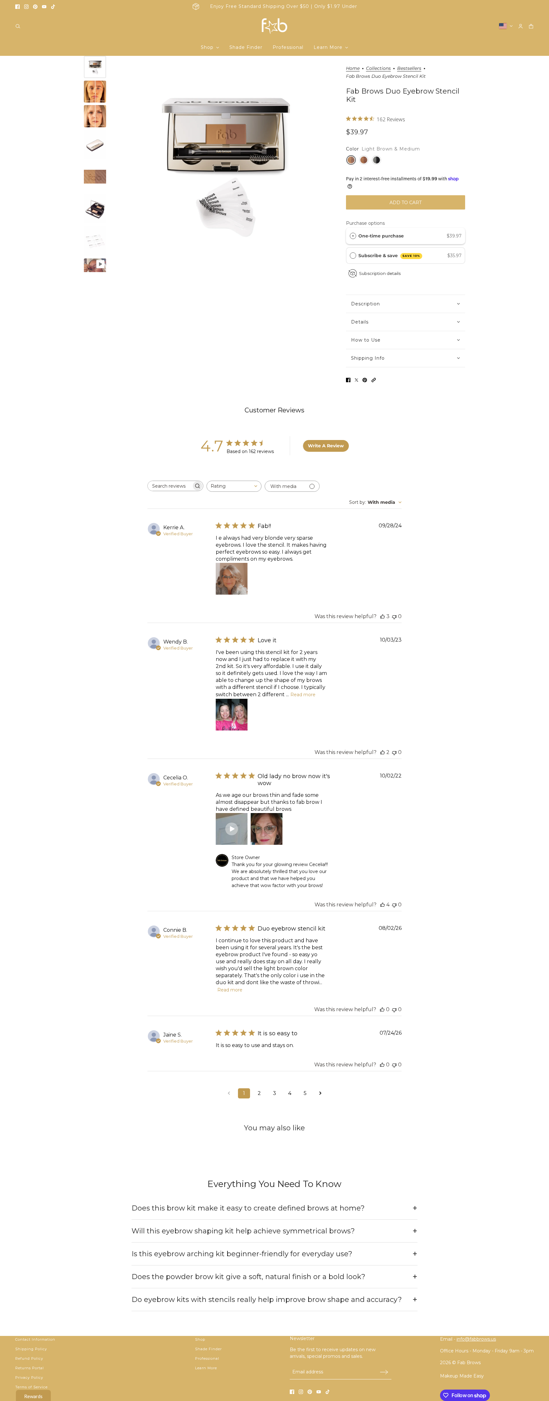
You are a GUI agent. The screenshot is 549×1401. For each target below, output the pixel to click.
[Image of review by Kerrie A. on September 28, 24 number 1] (231, 579)
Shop (200, 1339)
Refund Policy (29, 1358)
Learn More (206, 1368)
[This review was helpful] (382, 616)
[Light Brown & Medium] (351, 160)
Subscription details (380, 273)
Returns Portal (29, 1368)
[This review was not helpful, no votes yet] (394, 616)
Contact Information (35, 1339)
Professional (207, 1358)
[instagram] (26, 6)
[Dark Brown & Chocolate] (364, 160)
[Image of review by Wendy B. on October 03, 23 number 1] (231, 715)
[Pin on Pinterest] (364, 380)
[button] (373, 380)
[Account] (520, 26)
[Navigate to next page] (320, 1093)
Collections (378, 68)
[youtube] (44, 6)
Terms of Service (31, 1387)
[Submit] (384, 1372)
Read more (302, 694)
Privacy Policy (29, 1377)
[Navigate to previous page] (229, 1093)
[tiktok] (53, 6)
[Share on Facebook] (348, 380)
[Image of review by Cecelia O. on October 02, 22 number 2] (266, 829)
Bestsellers (409, 68)
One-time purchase (381, 236)
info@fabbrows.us (476, 1339)
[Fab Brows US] (274, 26)
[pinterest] (35, 6)
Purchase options (365, 223)
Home (353, 68)
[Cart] (531, 26)
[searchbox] (170, 486)
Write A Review (326, 446)
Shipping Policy (31, 1349)
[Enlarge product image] (224, 164)
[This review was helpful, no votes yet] (382, 1009)
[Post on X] (356, 380)
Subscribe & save (389, 255)
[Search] (18, 26)
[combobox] (234, 486)
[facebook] (17, 6)
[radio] (353, 235)
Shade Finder (208, 1349)
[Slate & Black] (376, 160)
